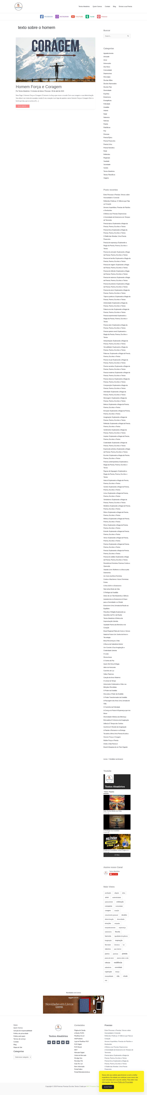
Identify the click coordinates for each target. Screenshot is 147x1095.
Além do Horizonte (110, 667)
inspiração (118, 940)
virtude (125, 976)
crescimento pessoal (111, 915)
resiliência (118, 963)
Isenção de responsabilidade (23, 1030)
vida (118, 976)
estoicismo (108, 932)
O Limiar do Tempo (110, 681)
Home (16, 1025)
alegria (116, 893)
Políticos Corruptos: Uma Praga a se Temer (119, 850)
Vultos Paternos (109, 674)
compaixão (108, 906)
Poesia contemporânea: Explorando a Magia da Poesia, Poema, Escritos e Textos (116, 465)
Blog (15, 1044)
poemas (115, 954)
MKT (76, 1050)
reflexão (107, 962)
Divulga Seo (78, 1058)
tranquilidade (109, 976)
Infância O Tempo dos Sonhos (113, 723)
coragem (108, 910)
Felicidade (107, 104)
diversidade (120, 919)
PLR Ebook (78, 1047)
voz (106, 980)
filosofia (117, 932)
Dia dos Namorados (110, 83)
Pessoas (47, 91)
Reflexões (107, 154)
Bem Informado (79, 1066)
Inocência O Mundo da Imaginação (115, 727)
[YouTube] (58, 1042)
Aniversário (107, 63)
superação (108, 972)
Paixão (106, 124)
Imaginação (108, 940)
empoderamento (110, 927)
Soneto (106, 168)
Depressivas (108, 73)
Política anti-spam (19, 1036)
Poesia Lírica (108, 144)
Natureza (107, 117)
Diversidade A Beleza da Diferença (115, 717)
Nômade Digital (79, 1052)
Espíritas (106, 94)
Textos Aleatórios (109, 171)
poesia (124, 954)
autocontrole (109, 902)
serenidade (118, 967)
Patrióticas (107, 127)
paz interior (117, 949)
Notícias (106, 121)
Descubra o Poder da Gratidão (113, 694)
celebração (120, 902)
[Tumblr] (63, 1042)
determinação (109, 919)
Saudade (106, 161)
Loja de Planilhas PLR (81, 1041)
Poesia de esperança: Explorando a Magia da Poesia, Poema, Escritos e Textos (115, 245)
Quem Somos (18, 1028)
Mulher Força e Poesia (111, 740)
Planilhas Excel (79, 1036)
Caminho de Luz (109, 671)
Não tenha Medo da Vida (112, 589)
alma (123, 893)
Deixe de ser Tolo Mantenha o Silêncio (116, 596)
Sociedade (107, 164)
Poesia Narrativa (109, 148)
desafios (124, 915)
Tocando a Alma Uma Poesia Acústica (116, 733)
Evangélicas (108, 100)
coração (116, 910)
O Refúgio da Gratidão (111, 592)
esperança (122, 927)
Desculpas (107, 77)
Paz (105, 131)
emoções (108, 923)
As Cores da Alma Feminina (113, 576)
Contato (16, 1042)
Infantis (106, 110)
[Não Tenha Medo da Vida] (117, 802)
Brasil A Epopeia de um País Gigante (116, 747)
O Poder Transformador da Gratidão (115, 697)
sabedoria (108, 967)
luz (124, 945)
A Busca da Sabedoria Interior (113, 644)
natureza (108, 949)
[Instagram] (53, 1042)
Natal (105, 114)
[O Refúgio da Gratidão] (117, 822)
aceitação (108, 893)
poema (107, 954)
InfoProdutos (78, 1038)
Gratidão (106, 107)
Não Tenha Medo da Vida (113, 811)
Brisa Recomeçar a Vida (112, 641)
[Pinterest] (67, 1042)
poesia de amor (109, 958)
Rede (105, 151)
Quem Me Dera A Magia (111, 664)
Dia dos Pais (108, 87)
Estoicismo (107, 97)
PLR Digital (78, 1044)
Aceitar (108, 1087)
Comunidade (108, 70)
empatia (117, 923)
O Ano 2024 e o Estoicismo (112, 586)
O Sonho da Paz (109, 660)
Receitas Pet (78, 1061)
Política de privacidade (21, 1033)
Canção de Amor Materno (112, 677)
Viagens (106, 178)
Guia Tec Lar (78, 1064)
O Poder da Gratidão (110, 690)
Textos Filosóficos (109, 174)
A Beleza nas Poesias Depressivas (115, 214)
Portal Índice (78, 1069)
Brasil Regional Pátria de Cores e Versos (117, 631)
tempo (117, 972)
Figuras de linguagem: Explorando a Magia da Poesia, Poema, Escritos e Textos (115, 474)
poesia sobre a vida (122, 958)
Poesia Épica (108, 137)
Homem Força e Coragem (39, 86)
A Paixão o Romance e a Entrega (114, 730)
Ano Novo (107, 67)
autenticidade (116, 897)
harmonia (108, 936)
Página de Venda (79, 1030)
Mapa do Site (18, 1047)
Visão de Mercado (80, 1055)
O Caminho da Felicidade (112, 707)
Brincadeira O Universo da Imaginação (116, 720)
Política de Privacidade (125, 1082)
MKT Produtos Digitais (93, 1086)
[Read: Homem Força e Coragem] (55, 59)
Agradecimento (108, 53)
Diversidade (107, 90)
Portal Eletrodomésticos (82, 1072)
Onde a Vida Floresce (111, 744)
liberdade (108, 945)
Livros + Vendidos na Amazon (113, 759)
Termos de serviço (20, 1039)
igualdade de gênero (121, 936)
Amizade (106, 56)
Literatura (117, 945)
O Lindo (106, 654)
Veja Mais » (23, 106)
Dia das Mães (108, 80)
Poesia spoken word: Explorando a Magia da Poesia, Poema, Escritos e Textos (115, 334)
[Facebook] (49, 1042)
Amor (105, 60)
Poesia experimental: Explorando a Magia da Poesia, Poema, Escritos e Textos (115, 318)
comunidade (119, 906)
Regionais (107, 158)
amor (107, 897)
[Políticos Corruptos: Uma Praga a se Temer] (117, 841)
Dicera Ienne (108, 657)
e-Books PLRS (79, 1033)
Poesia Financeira (109, 141)
